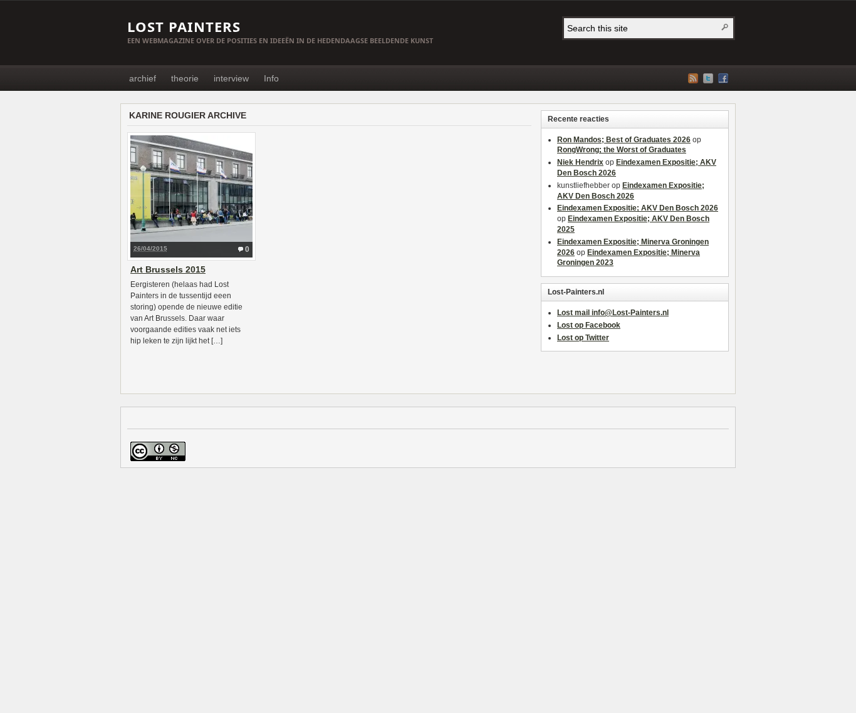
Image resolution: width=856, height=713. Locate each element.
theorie (185, 78)
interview (231, 78)
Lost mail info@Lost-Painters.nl (613, 312)
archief (142, 78)
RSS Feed (693, 78)
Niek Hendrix (580, 162)
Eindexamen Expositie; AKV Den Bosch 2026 (637, 208)
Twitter (708, 78)
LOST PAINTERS (184, 26)
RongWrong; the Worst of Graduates (621, 149)
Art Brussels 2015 (168, 269)
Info (271, 78)
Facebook (723, 78)
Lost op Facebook (588, 325)
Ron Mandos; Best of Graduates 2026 (624, 139)
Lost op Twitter (583, 337)
